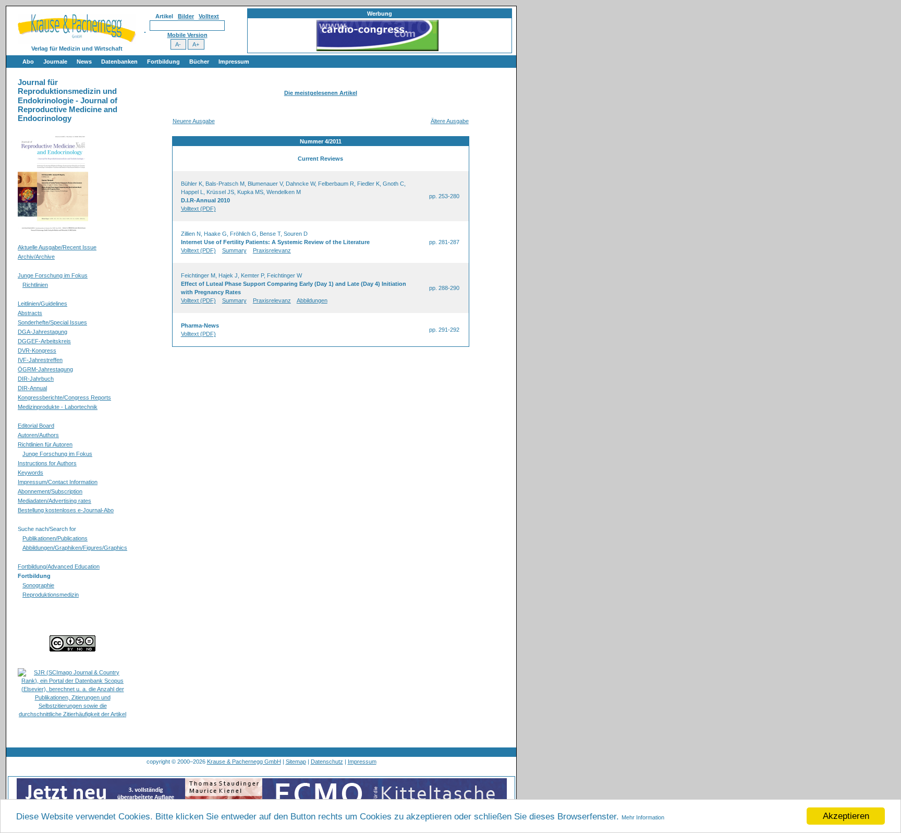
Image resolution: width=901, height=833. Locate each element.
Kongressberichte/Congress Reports (64, 397)
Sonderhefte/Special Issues (52, 322)
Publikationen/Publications (55, 538)
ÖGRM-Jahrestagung (45, 369)
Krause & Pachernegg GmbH (244, 761)
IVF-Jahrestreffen (40, 360)
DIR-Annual (32, 388)
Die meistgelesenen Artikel (320, 93)
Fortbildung (163, 61)
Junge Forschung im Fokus (53, 275)
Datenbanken (119, 61)
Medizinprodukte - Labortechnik (58, 407)
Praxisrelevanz (272, 250)
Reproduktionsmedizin (50, 594)
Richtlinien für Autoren (45, 444)
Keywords (30, 472)
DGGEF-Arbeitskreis (44, 341)
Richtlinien (35, 285)
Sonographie (38, 585)
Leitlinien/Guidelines (42, 303)
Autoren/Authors (38, 435)
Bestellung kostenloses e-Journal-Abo (66, 510)
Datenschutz (327, 761)
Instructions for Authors (47, 463)
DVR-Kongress (37, 350)
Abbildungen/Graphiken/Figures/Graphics (74, 548)
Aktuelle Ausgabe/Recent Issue (57, 247)
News (84, 61)
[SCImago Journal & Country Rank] (72, 714)
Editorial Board (36, 425)
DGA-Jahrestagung (42, 332)
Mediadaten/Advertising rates (54, 501)
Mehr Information (643, 817)
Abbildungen (312, 300)
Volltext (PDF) (198, 209)
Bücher (199, 61)
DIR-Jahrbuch (36, 379)
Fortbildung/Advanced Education (59, 566)
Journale (55, 61)
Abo (28, 61)
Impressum (233, 61)
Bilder (186, 16)
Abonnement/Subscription (50, 491)
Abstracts (30, 313)
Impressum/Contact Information (58, 482)
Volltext (209, 16)
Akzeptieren (846, 816)
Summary (234, 250)
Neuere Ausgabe (194, 121)
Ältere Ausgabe (450, 121)
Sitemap (296, 761)
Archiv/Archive (36, 256)
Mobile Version (187, 35)
